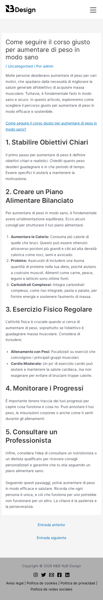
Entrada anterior (51, 525)
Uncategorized (20, 66)
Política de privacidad (77, 583)
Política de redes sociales (51, 589)
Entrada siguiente (51, 538)
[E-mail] (51, 574)
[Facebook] (59, 574)
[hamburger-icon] (93, 10)
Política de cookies (42, 583)
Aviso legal (15, 583)
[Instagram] (35, 574)
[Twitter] (43, 574)
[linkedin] (67, 574)
